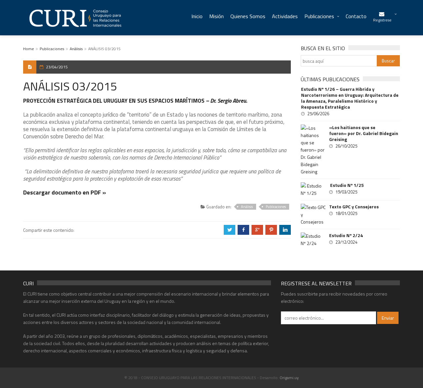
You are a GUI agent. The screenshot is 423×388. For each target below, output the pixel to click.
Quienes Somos (247, 16)
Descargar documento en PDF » (64, 192)
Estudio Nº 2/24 (346, 235)
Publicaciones (319, 16)
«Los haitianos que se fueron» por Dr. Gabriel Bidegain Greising (363, 133)
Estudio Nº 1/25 (346, 185)
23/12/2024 (346, 242)
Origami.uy (289, 377)
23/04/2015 (57, 67)
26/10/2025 (346, 146)
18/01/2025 (346, 213)
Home (28, 49)
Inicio (197, 16)
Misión (216, 16)
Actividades (285, 16)
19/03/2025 (346, 192)
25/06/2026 (318, 113)
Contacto (356, 16)
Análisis (76, 49)
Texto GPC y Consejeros (354, 207)
